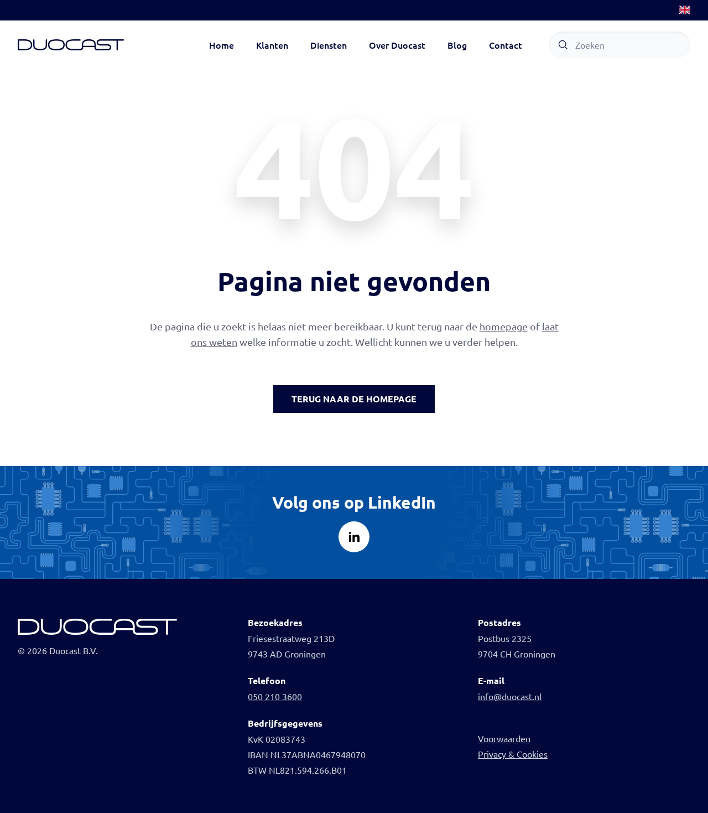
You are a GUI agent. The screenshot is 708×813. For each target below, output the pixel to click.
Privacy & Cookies (513, 753)
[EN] (684, 9)
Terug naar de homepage (354, 399)
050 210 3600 (275, 696)
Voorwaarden (504, 738)
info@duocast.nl (510, 696)
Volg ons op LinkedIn (354, 502)
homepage (504, 326)
